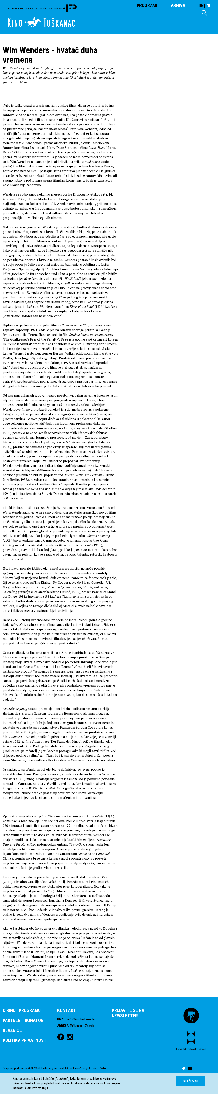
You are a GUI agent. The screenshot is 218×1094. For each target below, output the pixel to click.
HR (201, 6)
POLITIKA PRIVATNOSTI (25, 1040)
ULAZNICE (12, 1030)
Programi (147, 5)
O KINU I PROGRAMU (22, 1010)
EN (208, 6)
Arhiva (178, 5)
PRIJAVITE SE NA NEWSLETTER (128, 1013)
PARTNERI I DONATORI (23, 1020)
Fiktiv (102, 1068)
